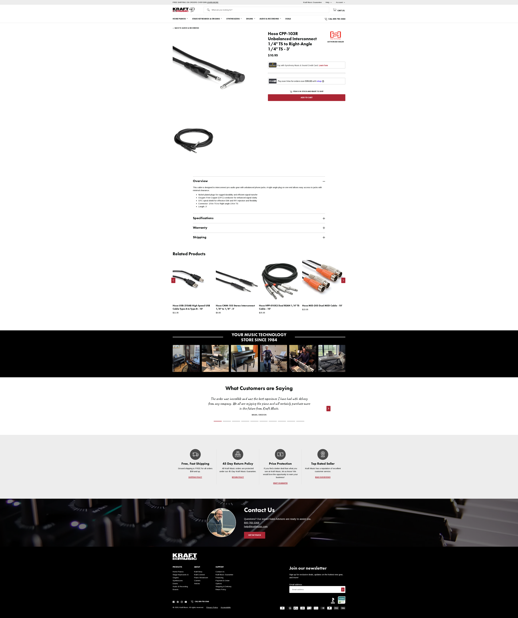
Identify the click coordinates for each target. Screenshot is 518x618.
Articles (197, 584)
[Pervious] (173, 280)
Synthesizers (178, 581)
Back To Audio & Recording (187, 28)
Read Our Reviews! (322, 477)
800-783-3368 (251, 522)
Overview (200, 181)
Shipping (199, 237)
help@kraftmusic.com (256, 526)
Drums (175, 584)
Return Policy (221, 589)
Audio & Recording (180, 587)
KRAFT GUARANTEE (280, 483)
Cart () (341, 11)
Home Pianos (178, 572)
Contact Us (220, 572)
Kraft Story (198, 572)
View (208, 297)
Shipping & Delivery (223, 587)
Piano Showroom (201, 578)
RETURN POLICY (238, 477)
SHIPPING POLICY (195, 477)
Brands (175, 589)
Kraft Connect (199, 575)
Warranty (200, 228)
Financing (219, 578)
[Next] (343, 280)
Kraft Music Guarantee (224, 575)
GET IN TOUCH (254, 535)
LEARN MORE (212, 2)
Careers (197, 581)
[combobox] (270, 10)
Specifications (203, 218)
